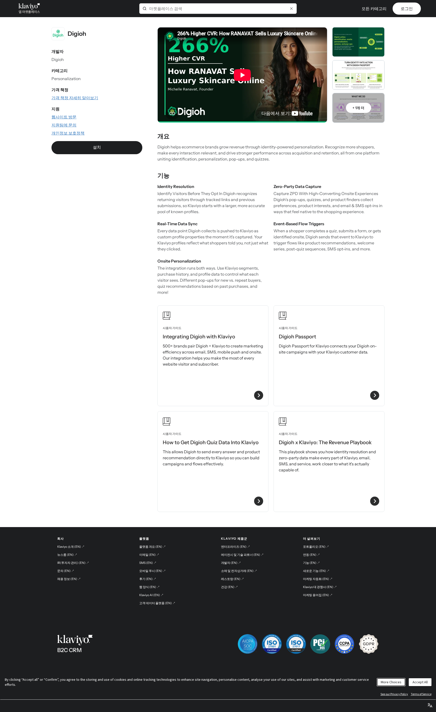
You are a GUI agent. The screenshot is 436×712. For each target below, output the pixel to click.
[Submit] (145, 8)
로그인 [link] (407, 8)
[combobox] (218, 8)
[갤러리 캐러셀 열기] (358, 42)
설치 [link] (97, 147)
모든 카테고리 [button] (374, 8)
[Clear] (291, 9)
